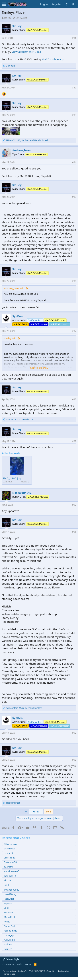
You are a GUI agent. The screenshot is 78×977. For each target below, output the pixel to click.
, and (27, 140)
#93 (74, 759)
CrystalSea (9, 857)
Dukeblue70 (10, 862)
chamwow (9, 848)
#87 (74, 331)
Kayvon (8, 903)
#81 (74, 38)
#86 (74, 281)
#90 (74, 504)
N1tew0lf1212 (22, 493)
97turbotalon (11, 844)
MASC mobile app (53, 59)
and (19, 419)
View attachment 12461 (26, 51)
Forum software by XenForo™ (29, 971)
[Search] (73, 4)
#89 (74, 441)
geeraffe (8, 866)
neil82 (7, 921)
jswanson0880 (11, 889)
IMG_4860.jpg (12, 478)
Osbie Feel (9, 926)
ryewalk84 (9, 939)
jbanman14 (10, 876)
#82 (74, 87)
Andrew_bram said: (14, 288)
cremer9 (8, 853)
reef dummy (10, 930)
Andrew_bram (22, 150)
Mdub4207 (9, 912)
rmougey (9, 935)
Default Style (12, 959)
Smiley (7, 17)
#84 (74, 162)
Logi (6, 907)
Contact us (8, 964)
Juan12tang (10, 894)
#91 (74, 531)
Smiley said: (10, 338)
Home (27, 964)
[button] (4, 4)
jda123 (7, 880)
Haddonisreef (11, 871)
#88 (74, 399)
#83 (74, 115)
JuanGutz (9, 898)
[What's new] (66, 4)
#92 (74, 732)
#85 (74, 196)
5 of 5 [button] (48, 811)
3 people (10, 65)
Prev (36, 811)
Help (19, 964)
